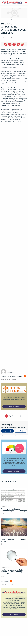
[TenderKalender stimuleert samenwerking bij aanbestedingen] (14, 501)
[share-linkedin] (9, 44)
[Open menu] (26, 2)
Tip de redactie (14, 416)
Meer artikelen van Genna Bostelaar (11, 376)
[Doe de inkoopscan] (14, 457)
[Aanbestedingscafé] (11, 2)
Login (19, 431)
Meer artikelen (5, 581)
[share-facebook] (14, 44)
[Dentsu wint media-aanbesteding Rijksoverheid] (14, 531)
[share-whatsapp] (18, 44)
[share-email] (22, 44)
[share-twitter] (5, 44)
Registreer (6, 431)
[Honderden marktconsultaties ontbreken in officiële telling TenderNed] (14, 563)
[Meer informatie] (14, 396)
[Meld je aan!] (14, 603)
